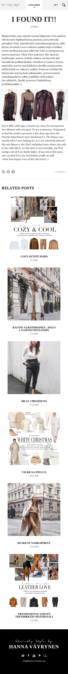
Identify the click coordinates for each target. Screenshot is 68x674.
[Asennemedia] (45, 655)
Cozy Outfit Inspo (34, 256)
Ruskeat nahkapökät (34, 543)
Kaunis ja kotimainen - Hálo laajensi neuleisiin (34, 329)
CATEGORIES (34, 5)
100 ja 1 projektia (34, 401)
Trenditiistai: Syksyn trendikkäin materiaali (34, 615)
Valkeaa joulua (34, 472)
